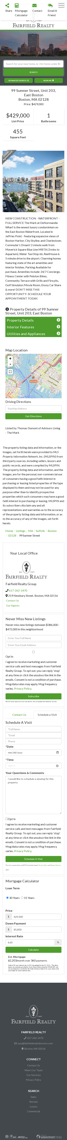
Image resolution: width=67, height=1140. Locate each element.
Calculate (33, 949)
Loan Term (13, 888)
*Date (9, 746)
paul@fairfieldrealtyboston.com (35, 1043)
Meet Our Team (34, 1070)
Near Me (47, 80)
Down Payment (16, 923)
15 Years (28, 897)
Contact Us (12, 600)
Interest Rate (14, 936)
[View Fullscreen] (10, 371)
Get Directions (33, 416)
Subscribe (33, 696)
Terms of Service (56, 865)
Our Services (33, 1074)
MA (30, 530)
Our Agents (12, 605)
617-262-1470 (18, 590)
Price (9, 910)
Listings (20, 530)
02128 (12, 535)
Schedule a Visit (47, 714)
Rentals (33, 1101)
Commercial (33, 1111)
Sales (33, 1096)
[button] (33, 72)
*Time (10, 759)
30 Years (14, 897)
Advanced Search (17, 80)
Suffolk (40, 530)
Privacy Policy (22, 688)
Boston (52, 530)
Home (9, 530)
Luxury (33, 1106)
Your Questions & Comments (25, 772)
